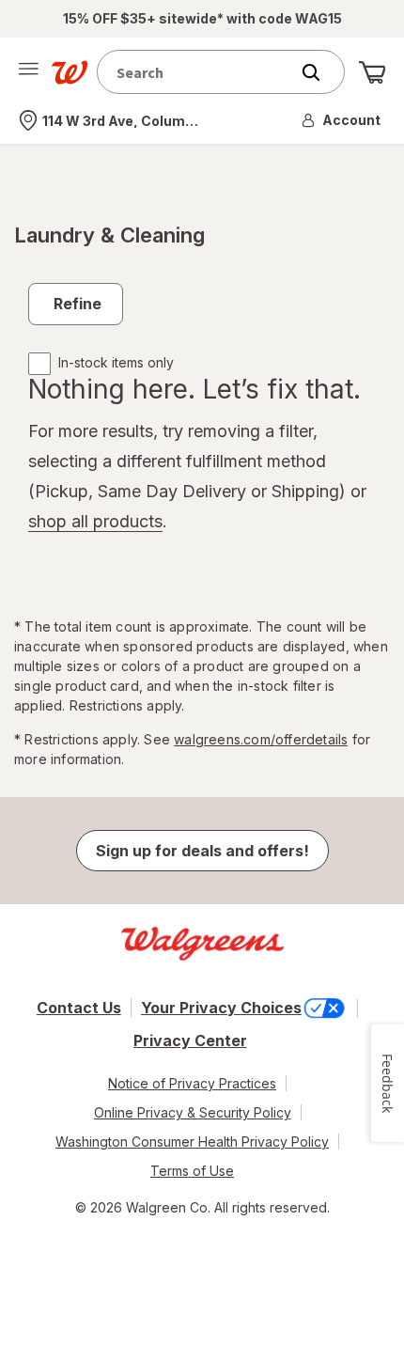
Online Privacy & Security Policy (192, 1112)
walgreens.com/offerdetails (261, 739)
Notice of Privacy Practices (192, 1083)
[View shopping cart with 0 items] (372, 72)
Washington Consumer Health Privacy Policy (192, 1142)
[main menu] (28, 72)
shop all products (95, 521)
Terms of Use (192, 1171)
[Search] (320, 72)
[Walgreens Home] (69, 72)
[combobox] (197, 72)
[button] (342, 120)
